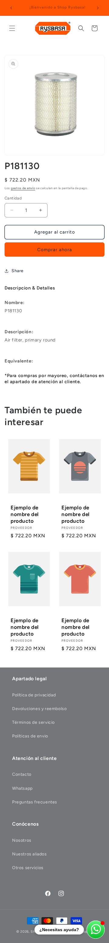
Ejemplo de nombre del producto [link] (25, 514)
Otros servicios (28, 867)
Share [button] (18, 270)
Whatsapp (22, 788)
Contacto (21, 774)
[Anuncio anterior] (11, 8)
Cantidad (13, 198)
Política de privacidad (34, 695)
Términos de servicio (33, 722)
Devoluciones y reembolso (39, 708)
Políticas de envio (30, 736)
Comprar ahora (54, 249)
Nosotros (21, 840)
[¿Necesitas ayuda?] (96, 929)
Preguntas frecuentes (34, 802)
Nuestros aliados (29, 854)
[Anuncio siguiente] (97, 8)
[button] (12, 28)
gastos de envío (23, 188)
